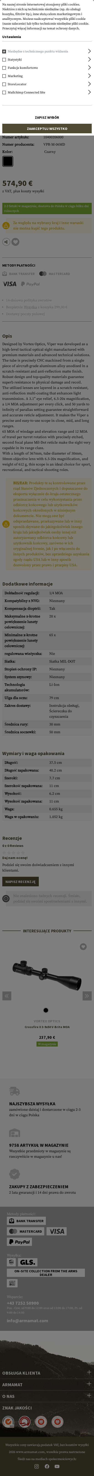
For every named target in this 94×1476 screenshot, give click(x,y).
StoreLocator (17, 84)
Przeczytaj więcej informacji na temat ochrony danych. (41, 28)
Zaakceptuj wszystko (47, 128)
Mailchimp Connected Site (26, 92)
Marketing (15, 76)
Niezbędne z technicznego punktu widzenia (38, 51)
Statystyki (15, 60)
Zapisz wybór (47, 117)
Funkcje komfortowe (23, 68)
